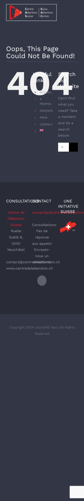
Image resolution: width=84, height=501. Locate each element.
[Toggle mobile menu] (76, 13)
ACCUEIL (46, 92)
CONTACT (46, 124)
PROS (43, 117)
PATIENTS (46, 110)
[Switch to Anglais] (46, 130)
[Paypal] (41, 280)
